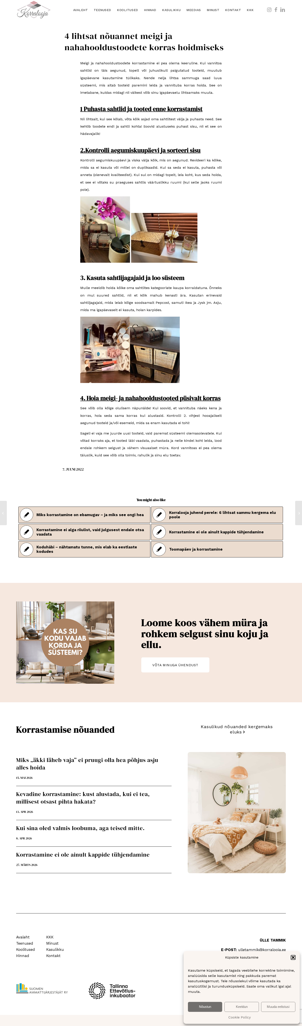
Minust (52, 943)
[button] (293, 957)
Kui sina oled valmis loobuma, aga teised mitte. (80, 828)
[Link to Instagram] (269, 9)
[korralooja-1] (34, 10)
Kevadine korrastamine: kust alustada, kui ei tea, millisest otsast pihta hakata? (83, 798)
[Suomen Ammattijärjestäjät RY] (42, 988)
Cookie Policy (239, 1017)
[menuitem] (80, 10)
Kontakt (53, 955)
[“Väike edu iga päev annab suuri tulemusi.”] (3, 513)
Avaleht (23, 937)
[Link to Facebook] (276, 9)
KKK (50, 937)
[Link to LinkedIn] (282, 9)
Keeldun (242, 1007)
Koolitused (25, 949)
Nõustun (205, 1007)
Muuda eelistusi (278, 1007)
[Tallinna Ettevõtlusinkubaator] (114, 990)
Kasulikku (55, 949)
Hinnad (22, 955)
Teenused (24, 943)
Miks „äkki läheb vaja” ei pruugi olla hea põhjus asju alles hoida (87, 763)
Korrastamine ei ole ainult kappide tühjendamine (83, 855)
